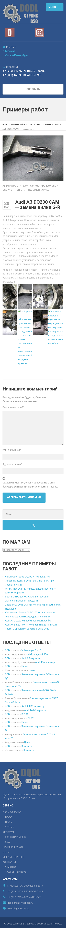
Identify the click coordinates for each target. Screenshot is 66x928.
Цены (24, 666)
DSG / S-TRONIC (12, 812)
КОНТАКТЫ (9, 861)
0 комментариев (38, 190)
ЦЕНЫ (6, 851)
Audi (37, 185)
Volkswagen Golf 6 (31, 650)
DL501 (24, 714)
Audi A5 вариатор (31, 658)
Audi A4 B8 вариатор (33, 706)
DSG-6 (8, 817)
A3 (31, 185)
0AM (25, 185)
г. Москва (9, 51)
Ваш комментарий (13, 407)
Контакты (26, 746)
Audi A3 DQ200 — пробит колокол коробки (28, 620)
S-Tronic (16, 190)
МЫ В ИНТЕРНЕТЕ (13, 857)
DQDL (8, 650)
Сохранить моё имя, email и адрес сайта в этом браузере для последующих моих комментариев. (30, 484)
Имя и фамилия (12, 449)
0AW (7, 842)
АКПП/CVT (8, 832)
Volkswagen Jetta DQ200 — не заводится (27, 576)
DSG (53, 185)
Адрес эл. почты (12, 464)
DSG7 (6, 190)
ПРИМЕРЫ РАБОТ (13, 846)
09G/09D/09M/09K (15, 837)
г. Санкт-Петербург (15, 55)
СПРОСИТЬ (33, 89)
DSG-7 (8, 822)
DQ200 (46, 185)
